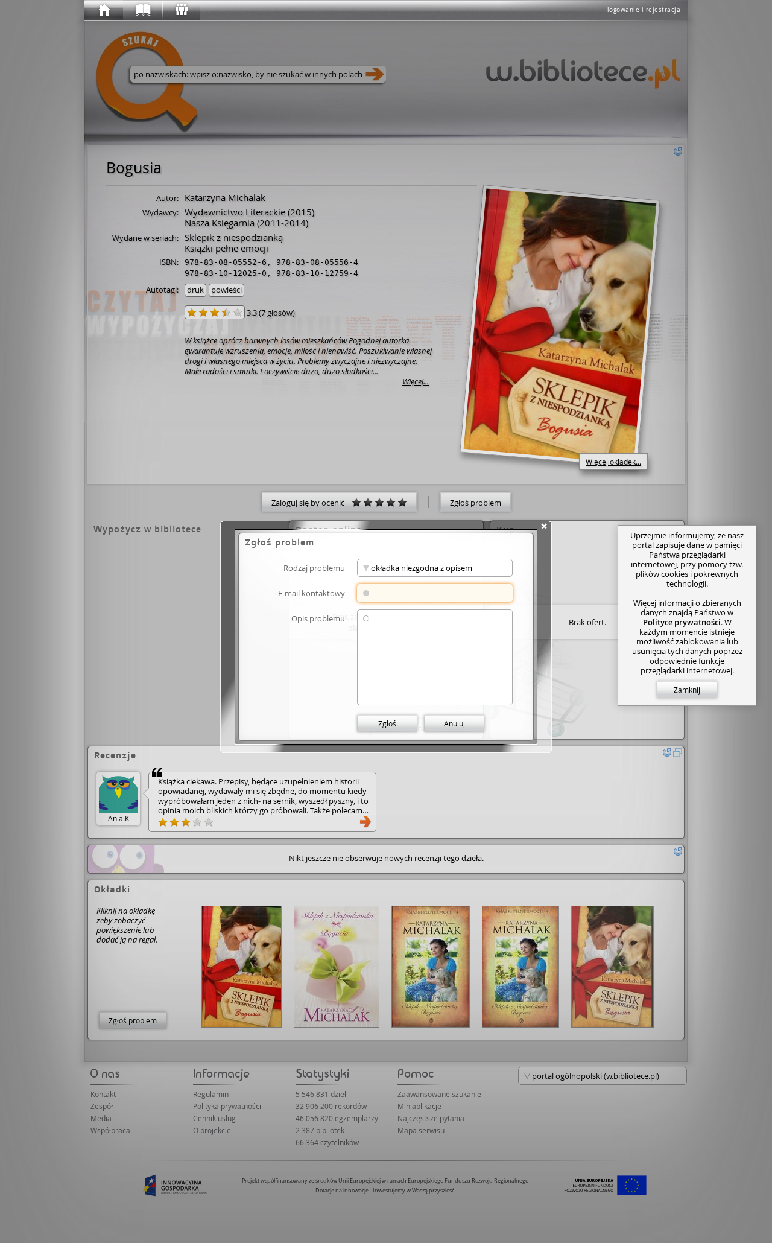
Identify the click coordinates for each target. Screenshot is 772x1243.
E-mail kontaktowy (311, 593)
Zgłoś (387, 723)
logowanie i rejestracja (644, 10)
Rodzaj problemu (314, 567)
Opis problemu (318, 618)
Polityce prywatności (682, 622)
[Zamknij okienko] (544, 526)
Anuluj (454, 723)
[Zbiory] (142, 10)
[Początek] (103, 10)
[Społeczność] (181, 10)
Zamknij (687, 690)
